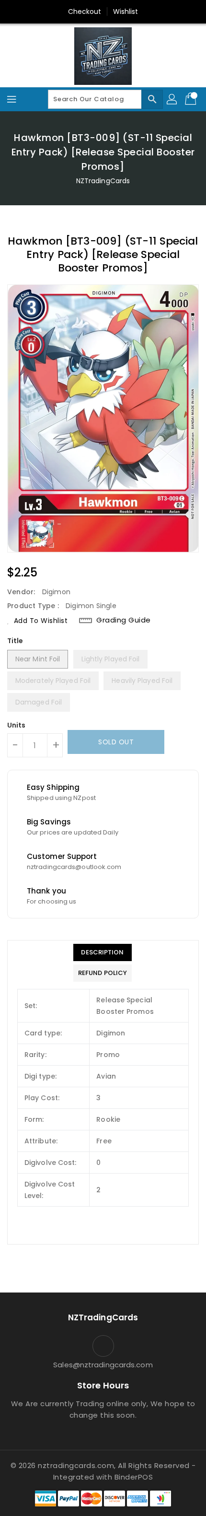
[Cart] (191, 99)
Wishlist (125, 11)
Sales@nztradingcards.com (102, 1365)
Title (15, 641)
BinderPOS (133, 1477)
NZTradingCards (103, 181)
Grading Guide (123, 620)
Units (16, 725)
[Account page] (172, 99)
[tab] (102, 952)
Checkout (85, 11)
